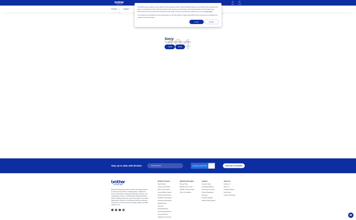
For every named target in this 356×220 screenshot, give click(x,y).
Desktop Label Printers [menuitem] (164, 195)
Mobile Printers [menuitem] (162, 203)
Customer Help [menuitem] (206, 184)
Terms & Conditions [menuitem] (185, 192)
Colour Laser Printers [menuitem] (164, 187)
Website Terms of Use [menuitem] (186, 187)
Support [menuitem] (204, 181)
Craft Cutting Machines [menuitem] (164, 211)
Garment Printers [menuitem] (163, 214)
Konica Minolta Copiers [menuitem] (164, 192)
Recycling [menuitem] (204, 195)
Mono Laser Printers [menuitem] (164, 189)
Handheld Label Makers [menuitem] (165, 197)
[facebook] (120, 210)
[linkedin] (112, 210)
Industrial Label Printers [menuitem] (165, 200)
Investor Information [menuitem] (229, 195)
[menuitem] (115, 9)
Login (232, 4)
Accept (196, 22)
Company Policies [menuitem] (229, 189)
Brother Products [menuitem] (164, 181)
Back (170, 47)
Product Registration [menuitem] (208, 192)
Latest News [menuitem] (227, 192)
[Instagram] (116, 210)
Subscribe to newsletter (233, 166)
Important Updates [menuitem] (207, 197)
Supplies (126, 9)
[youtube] (123, 210)
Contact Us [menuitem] (227, 184)
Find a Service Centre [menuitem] (208, 189)
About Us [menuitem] (227, 181)
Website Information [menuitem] (187, 181)
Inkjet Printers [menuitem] (162, 184)
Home (180, 47)
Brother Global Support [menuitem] (208, 200)
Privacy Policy (209, 11)
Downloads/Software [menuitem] (208, 187)
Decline (211, 22)
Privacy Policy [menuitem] (184, 184)
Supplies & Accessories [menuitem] (164, 217)
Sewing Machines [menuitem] (163, 208)
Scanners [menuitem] (160, 206)
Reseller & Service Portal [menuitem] (187, 189)
